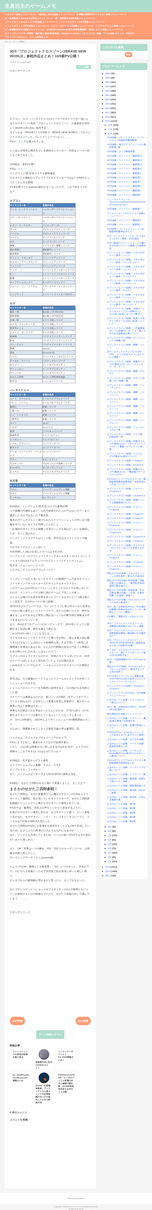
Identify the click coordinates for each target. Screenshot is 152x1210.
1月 (110, 861)
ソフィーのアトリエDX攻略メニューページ (27, 25)
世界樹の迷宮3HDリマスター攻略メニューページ (101, 14)
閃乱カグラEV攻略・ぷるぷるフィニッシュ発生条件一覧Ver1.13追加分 (125, 574)
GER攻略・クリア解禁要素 (121, 151)
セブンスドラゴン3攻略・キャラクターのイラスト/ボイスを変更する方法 (126, 548)
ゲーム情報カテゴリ (50, 1034)
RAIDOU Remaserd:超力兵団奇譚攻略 (66, 29)
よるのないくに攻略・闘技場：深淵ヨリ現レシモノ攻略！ (126, 779)
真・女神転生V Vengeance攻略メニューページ (29, 18)
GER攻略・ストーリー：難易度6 (124, 186)
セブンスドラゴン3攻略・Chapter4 (125, 518)
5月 (110, 844)
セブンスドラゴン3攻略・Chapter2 (125, 562)
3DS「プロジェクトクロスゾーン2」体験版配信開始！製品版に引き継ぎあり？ (126, 633)
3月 (110, 852)
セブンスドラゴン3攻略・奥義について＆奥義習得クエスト (126, 501)
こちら (19, 141)
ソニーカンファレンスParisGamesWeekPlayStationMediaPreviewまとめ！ (126, 202)
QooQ (81, 1209)
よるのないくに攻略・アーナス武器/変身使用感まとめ (125, 744)
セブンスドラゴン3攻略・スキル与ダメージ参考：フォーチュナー (126, 260)
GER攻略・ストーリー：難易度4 (124, 195)
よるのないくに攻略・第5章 (121, 812)
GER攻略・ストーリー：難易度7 (124, 182)
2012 (108, 875)
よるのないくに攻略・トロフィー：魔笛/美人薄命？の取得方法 (126, 719)
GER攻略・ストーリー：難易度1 (124, 224)
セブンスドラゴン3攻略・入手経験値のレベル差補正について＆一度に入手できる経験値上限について (126, 331)
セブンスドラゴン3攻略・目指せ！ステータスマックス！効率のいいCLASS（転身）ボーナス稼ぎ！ (126, 311)
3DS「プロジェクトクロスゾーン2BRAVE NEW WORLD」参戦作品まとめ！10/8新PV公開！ (126, 643)
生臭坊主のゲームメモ (30, 6)
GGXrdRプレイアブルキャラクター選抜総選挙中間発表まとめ (126, 761)
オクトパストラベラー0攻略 (19, 33)
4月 (110, 848)
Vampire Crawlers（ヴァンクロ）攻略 (81, 33)
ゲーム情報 (83, 67)
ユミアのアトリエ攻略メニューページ (115, 25)
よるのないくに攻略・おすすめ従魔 (125, 739)
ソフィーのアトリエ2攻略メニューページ (72, 25)
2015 (108, 121)
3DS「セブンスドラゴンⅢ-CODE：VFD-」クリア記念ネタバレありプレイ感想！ (125, 354)
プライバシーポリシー (16, 37)
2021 (108, 95)
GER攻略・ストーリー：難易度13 (124, 156)
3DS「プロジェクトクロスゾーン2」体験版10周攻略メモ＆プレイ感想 (126, 624)
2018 (108, 108)
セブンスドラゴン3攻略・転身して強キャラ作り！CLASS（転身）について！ (126, 321)
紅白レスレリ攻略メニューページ (106, 29)
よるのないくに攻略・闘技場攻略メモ (126, 785)
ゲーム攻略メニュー (113, 33)
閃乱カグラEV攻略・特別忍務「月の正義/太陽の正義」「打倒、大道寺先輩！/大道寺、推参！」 (125, 593)
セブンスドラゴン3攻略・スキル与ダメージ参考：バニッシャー (126, 296)
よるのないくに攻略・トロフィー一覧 (126, 774)
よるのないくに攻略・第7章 (121, 804)
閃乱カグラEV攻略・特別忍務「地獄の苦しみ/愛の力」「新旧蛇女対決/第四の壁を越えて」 (126, 583)
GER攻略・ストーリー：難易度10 (124, 168)
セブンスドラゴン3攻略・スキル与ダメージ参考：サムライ (126, 288)
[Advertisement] (50, 93)
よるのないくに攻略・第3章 (121, 821)
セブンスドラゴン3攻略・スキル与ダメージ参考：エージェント (126, 282)
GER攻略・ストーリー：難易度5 (124, 190)
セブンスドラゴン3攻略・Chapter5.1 (126, 495)
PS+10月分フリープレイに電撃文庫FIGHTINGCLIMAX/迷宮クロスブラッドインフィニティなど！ (126, 679)
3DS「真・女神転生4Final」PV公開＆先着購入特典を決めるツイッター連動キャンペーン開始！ (126, 609)
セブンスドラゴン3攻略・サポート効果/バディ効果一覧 (126, 379)
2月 (110, 857)
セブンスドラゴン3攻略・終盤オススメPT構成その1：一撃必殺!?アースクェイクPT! (126, 472)
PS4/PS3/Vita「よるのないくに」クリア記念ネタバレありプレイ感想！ (126, 733)
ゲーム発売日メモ (39, 37)
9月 (110, 827)
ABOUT (130, 33)
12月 (110, 125)
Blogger (81, 1198)
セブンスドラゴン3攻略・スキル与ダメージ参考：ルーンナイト (126, 303)
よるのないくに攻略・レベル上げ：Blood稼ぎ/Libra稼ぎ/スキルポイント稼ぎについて (126, 753)
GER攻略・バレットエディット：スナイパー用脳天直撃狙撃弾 (125, 138)
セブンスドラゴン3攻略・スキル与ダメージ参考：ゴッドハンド (126, 268)
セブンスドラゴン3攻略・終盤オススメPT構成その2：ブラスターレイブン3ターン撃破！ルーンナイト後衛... (126, 445)
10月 (110, 133)
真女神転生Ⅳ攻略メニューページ (124, 714)
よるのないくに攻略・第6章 (121, 808)
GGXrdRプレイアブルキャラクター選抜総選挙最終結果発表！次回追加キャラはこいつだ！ (126, 482)
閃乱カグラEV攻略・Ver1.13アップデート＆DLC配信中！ (126, 601)
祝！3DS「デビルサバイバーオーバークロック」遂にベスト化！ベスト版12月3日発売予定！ (126, 652)
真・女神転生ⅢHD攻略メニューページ (75, 18)
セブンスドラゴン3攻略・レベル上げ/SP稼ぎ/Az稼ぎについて (124, 454)
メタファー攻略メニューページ (21, 14)
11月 (110, 129)
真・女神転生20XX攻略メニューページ (24, 29)
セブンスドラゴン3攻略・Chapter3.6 (126, 536)
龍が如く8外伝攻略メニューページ (56, 14)
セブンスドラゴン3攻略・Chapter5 (125, 514)
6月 (110, 840)
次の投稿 (17, 1021)
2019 (108, 104)
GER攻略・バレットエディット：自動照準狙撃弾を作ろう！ (125, 230)
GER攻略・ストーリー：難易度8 (124, 177)
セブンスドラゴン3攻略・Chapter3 (125, 541)
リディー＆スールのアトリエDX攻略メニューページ (31, 22)
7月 (110, 835)
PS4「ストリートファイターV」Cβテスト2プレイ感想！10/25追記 (126, 237)
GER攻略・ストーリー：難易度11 (124, 164)
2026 (108, 73)
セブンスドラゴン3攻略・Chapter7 (125, 460)
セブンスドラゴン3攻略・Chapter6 (125, 465)
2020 (108, 99)
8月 (110, 831)
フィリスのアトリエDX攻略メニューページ (82, 22)
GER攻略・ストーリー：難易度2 (124, 220)
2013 (108, 871)
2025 (108, 78)
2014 (108, 867)
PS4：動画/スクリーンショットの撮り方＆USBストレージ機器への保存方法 (126, 246)
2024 (108, 82)
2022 (108, 91)
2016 (108, 117)
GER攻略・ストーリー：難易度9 (124, 173)
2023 (108, 86)
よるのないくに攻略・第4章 (121, 817)
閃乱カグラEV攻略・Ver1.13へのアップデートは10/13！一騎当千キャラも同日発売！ (126, 669)
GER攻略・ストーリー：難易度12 (124, 160)
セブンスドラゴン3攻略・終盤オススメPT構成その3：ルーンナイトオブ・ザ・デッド (126, 364)
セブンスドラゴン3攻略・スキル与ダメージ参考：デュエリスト (126, 275)
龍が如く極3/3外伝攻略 (47, 33)
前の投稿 (83, 1021)
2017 (108, 112)
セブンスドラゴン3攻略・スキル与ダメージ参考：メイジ (126, 253)
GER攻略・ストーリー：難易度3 (124, 209)
